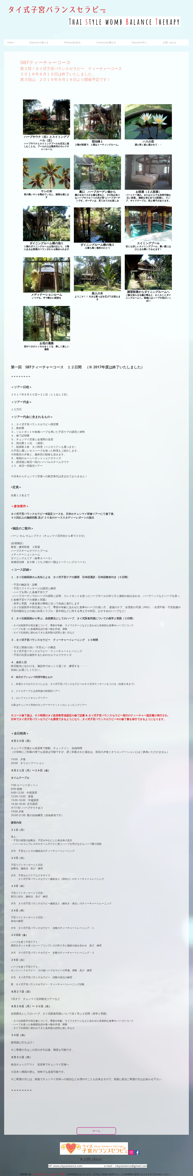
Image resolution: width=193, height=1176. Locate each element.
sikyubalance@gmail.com (131, 1166)
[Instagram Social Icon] (131, 1152)
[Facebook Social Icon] (137, 1152)
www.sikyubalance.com (67, 1166)
